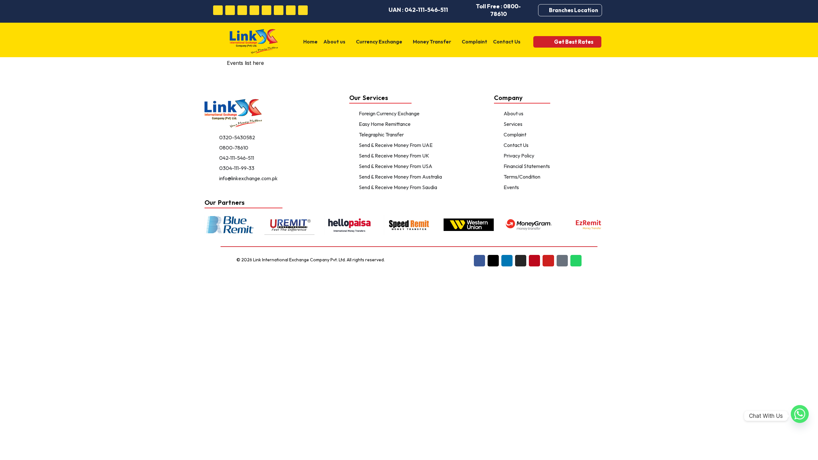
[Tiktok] (291, 10)
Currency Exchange (379, 41)
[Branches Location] (545, 10)
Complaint (474, 41)
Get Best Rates (573, 41)
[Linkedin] (242, 10)
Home (310, 41)
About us (334, 41)
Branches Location (573, 10)
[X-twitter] (493, 260)
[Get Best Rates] (545, 42)
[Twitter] (230, 10)
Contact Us (507, 41)
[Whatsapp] (303, 10)
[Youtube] (278, 10)
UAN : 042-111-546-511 (418, 9)
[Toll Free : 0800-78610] (463, 10)
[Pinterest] (266, 10)
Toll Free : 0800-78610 (498, 10)
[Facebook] (218, 10)
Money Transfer (432, 41)
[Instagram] (254, 10)
